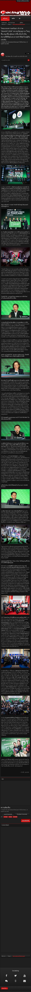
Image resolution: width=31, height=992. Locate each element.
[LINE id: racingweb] (6, 980)
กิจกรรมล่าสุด (11, 22)
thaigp (10, 816)
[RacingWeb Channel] (24, 975)
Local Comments (8, 814)
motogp (5, 816)
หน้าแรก (5, 18)
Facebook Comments (22, 814)
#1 (28, 60)
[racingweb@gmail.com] (24, 980)
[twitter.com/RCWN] (15, 975)
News (24, 42)
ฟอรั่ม (13, 18)
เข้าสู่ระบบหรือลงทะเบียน (23, 1)
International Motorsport (13, 42)
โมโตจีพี (15, 816)
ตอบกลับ (27, 772)
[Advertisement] (15, 793)
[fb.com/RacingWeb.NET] (6, 975)
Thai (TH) (4, 988)
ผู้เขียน (21, 22)
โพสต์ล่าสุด (4, 22)
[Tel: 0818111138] (15, 980)
